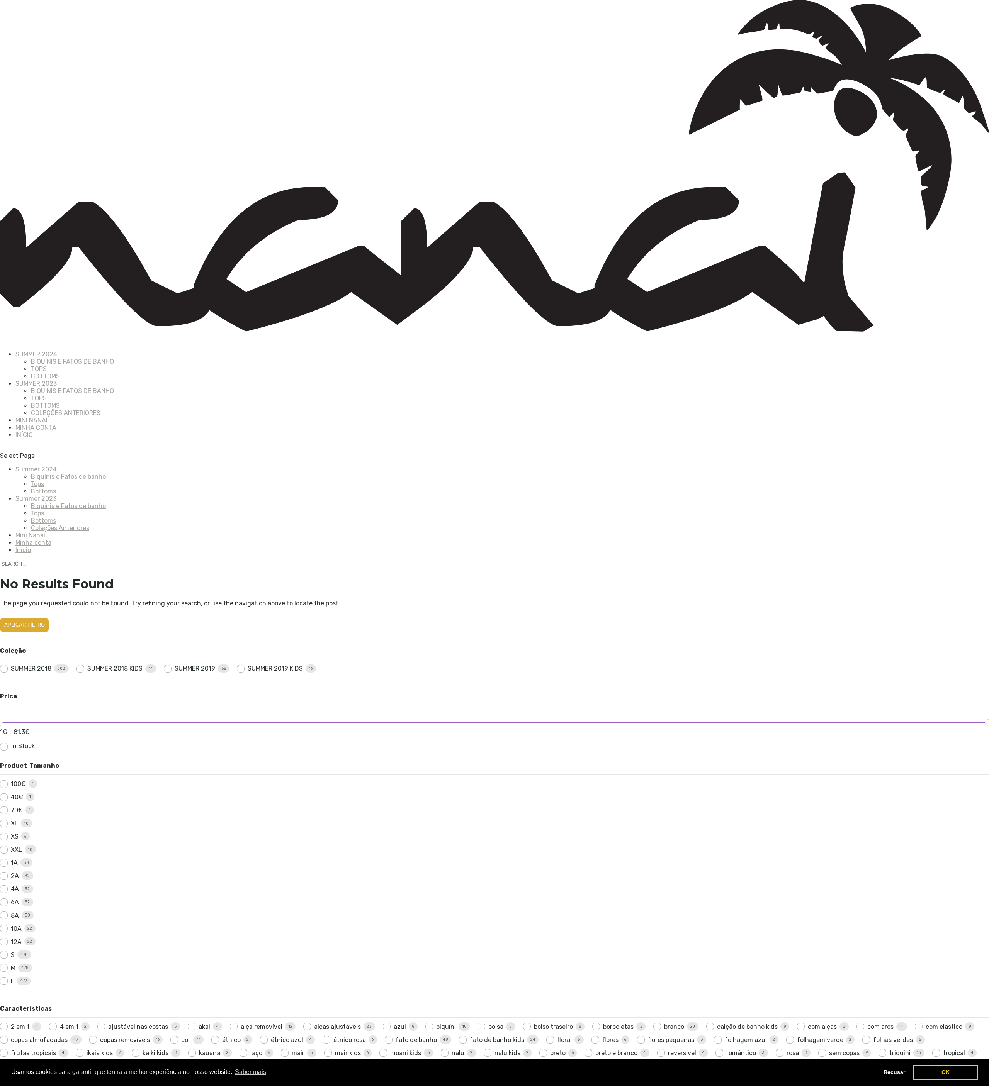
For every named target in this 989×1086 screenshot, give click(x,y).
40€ (17, 797)
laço (256, 1053)
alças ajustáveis (337, 1026)
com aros (880, 1026)
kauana (209, 1053)
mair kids (348, 1053)
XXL (16, 849)
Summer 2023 (35, 498)
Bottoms (45, 376)
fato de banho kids (497, 1040)
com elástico (944, 1026)
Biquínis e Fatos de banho (72, 361)
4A (15, 889)
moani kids (405, 1053)
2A (15, 875)
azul (400, 1026)
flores (610, 1040)
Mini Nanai (30, 535)
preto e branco (616, 1053)
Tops (39, 369)
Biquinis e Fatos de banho (72, 391)
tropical (954, 1053)
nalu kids (507, 1053)
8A (15, 915)
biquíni (446, 1026)
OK (945, 1072)
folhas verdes (893, 1040)
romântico (741, 1053)
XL (14, 823)
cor (185, 1040)
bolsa (495, 1026)
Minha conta (35, 427)
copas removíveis (125, 1040)
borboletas (618, 1026)
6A (15, 902)
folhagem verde (820, 1040)
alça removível (261, 1026)
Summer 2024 (36, 469)
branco (674, 1026)
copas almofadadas (39, 1040)
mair (298, 1053)
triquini (900, 1053)
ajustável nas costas (138, 1026)
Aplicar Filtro (24, 625)
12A (16, 941)
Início (24, 435)
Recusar (894, 1072)
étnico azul (287, 1040)
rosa (793, 1053)
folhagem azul (746, 1040)
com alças (822, 1026)
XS (15, 836)
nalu (458, 1053)
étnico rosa (349, 1040)
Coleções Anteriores (65, 413)
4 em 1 (69, 1026)
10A (16, 928)
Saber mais (250, 1072)
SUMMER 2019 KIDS (275, 668)
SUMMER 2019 (195, 668)
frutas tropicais (33, 1053)
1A (14, 862)
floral (564, 1040)
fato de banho (416, 1040)
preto (558, 1053)
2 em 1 (20, 1026)
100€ (18, 784)
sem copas (844, 1053)
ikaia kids (100, 1053)
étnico (231, 1040)
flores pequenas (671, 1040)
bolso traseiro (553, 1026)
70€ (17, 810)
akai (204, 1026)
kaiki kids (155, 1053)
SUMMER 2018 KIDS (115, 668)
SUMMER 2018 (31, 668)
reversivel (682, 1053)
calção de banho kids (747, 1026)
